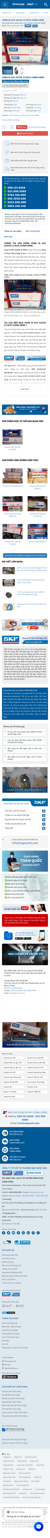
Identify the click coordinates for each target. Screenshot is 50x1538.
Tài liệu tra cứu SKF (9, 1269)
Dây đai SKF (38, 1477)
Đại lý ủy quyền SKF (10, 1255)
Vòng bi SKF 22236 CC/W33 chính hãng (23, 20)
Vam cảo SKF (35, 1481)
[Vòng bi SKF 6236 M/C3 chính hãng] (12, 476)
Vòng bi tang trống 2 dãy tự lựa (37, 1072)
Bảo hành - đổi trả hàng (11, 1326)
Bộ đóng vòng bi (8, 1485)
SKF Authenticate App (37, 1493)
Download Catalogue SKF (12, 1272)
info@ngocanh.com (25, 843)
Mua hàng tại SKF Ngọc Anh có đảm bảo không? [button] (24, 749)
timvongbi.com (10, 1361)
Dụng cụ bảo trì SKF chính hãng (14, 1412)
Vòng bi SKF (34, 12)
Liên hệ (5, 1344)
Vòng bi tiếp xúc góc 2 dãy (13, 1067)
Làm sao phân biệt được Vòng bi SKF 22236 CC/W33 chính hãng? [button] (24, 741)
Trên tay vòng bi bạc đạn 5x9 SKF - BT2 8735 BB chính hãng (31, 593)
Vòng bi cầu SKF (9, 1057)
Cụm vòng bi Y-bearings (35, 1082)
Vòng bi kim (7, 1087)
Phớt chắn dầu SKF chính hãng (14, 1405)
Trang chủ (6, 12)
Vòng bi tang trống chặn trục (13, 1077)
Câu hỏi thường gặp (10, 1330)
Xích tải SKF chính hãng (11, 1409)
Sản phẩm (20, 12)
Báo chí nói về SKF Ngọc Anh (31, 1497)
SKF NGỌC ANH (21, 1508)
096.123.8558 (16, 188)
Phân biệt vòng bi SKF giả (11, 1489)
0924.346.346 (17, 206)
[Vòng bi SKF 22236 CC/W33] (25, 294)
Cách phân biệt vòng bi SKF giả (14, 1439)
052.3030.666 (17, 199)
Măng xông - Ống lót (9, 1473)
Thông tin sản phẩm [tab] (12, 231)
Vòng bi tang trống (31, 1457)
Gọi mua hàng (26, 133)
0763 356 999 (42, 1195)
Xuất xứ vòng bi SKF (23, 1485)
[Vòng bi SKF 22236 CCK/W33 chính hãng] (12, 437)
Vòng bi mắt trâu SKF (35, 1077)
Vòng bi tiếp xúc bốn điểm (25, 1465)
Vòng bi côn (17, 1457)
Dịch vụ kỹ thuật (8, 1279)
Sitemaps (5, 1340)
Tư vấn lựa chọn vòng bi (11, 1283)
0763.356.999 (17, 195)
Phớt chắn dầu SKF (25, 1477)
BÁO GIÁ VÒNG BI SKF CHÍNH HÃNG (27, 1112)
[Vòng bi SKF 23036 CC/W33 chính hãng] (12, 531)
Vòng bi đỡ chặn (8, 1465)
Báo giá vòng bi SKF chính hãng (14, 1276)
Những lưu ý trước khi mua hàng (15, 1347)
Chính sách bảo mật (9, 1323)
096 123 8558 (17, 990)
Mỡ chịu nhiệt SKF (25, 1473)
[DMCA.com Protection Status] (8, 1312)
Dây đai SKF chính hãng (11, 1402)
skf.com (7, 1364)
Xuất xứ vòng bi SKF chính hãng (14, 1443)
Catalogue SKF (27, 1489)
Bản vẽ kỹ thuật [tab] (33, 231)
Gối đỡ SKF (31, 1469)
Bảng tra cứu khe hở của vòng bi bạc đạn (31, 605)
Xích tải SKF (7, 1481)
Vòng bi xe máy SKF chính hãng (14, 1416)
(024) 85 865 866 (14, 988)
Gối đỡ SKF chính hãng (11, 1395)
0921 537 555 (41, 1209)
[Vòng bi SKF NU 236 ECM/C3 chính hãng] (37, 476)
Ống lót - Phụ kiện (10, 1091)
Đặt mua (22, 127)
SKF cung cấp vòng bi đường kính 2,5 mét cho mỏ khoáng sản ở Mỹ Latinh (32, 569)
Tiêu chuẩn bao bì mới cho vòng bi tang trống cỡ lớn (31, 581)
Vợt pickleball (17, 1358)
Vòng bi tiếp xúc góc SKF (12, 1062)
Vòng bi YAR (40, 1465)
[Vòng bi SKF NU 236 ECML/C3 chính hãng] (12, 504)
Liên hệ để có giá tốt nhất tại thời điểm (24, 115)
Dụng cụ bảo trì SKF (9, 1477)
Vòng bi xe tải (32, 1087)
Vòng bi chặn (34, 1461)
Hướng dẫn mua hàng (10, 119)
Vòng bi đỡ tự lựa (8, 1461)
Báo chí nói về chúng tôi (11, 1265)
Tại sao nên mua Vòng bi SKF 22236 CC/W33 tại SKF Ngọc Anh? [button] (24, 733)
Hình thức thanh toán (10, 1337)
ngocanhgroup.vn (11, 1368)
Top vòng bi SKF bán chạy (11, 1497)
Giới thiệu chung (8, 1258)
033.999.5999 (17, 191)
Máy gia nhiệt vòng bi (21, 1481)
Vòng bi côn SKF (9, 1072)
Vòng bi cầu (7, 1457)
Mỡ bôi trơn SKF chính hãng (13, 1398)
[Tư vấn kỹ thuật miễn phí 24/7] (25, 625)
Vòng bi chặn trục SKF (35, 1067)
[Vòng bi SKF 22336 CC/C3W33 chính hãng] (37, 504)
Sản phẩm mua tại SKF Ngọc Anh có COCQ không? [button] (24, 758)
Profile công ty (8, 1262)
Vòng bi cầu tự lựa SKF (35, 1057)
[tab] (25, 733)
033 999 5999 (30, 990)
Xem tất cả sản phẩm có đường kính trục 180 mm (25, 555)
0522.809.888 (17, 202)
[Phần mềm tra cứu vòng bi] (10, 1376)
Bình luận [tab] (8, 236)
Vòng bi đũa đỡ (22, 1461)
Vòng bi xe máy (9, 1096)
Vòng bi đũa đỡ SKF (10, 1082)
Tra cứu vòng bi (40, 1489)
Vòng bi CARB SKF (34, 1091)
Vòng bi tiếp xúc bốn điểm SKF (37, 1062)
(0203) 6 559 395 (12, 1223)
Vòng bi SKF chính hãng (11, 1391)
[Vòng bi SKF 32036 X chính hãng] (37, 531)
